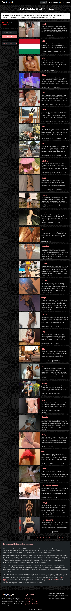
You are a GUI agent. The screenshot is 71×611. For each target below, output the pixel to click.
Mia (43, 58)
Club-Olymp (46, 579)
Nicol (43, 24)
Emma (44, 502)
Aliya (43, 297)
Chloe (43, 177)
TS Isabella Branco (49, 485)
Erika (43, 109)
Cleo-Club (55, 579)
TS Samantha (47, 519)
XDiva (61, 577)
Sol (42, 366)
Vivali (43, 468)
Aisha (43, 451)
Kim (43, 92)
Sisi (42, 229)
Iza (42, 143)
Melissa (44, 160)
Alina (43, 75)
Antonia (44, 417)
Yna (43, 126)
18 (59, 537)
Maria (44, 400)
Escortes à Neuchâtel (31, 603)
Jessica (44, 263)
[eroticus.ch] (7, 3)
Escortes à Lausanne (31, 601)
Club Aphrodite (7, 581)
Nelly (43, 434)
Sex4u (4, 579)
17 (55, 537)
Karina (44, 280)
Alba (43, 348)
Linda (43, 212)
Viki (43, 41)
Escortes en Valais (30, 605)
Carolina (45, 314)
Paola (43, 331)
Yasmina (45, 246)
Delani (44, 195)
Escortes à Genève (30, 600)
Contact (27, 598)
